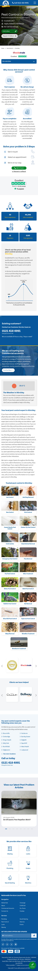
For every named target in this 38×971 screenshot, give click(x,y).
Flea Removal (28, 559)
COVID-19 (22, 905)
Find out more (7, 370)
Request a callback (8, 36)
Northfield (6, 746)
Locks (3, 924)
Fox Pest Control (10, 574)
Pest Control (10, 48)
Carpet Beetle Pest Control (10, 528)
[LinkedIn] (15, 944)
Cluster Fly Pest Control (28, 527)
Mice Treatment (28, 574)
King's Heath (7, 740)
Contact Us (4, 911)
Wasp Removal (9, 633)
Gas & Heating (24, 919)
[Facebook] (2, 944)
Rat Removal (28, 604)
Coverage (22, 903)
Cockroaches (10, 544)
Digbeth (23, 740)
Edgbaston (6, 750)
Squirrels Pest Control (28, 618)
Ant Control (9, 497)
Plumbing (4, 919)
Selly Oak (6, 743)
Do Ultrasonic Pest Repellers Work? (17, 820)
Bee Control (10, 512)
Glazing (3, 927)
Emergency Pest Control (9, 559)
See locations (9, 754)
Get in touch (20, 168)
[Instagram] (7, 944)
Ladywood (24, 750)
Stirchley (17, 48)
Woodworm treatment (19, 648)
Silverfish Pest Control (10, 618)
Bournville (6, 733)
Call (21, 3)
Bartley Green (25, 736)
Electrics (22, 922)
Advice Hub (4, 903)
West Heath (25, 746)
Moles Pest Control (10, 589)
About (3, 905)
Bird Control (28, 512)
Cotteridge (6, 736)
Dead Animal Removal (28, 544)
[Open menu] (35, 3)
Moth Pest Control (28, 589)
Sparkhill (24, 743)
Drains (22, 924)
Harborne (24, 733)
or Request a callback (19, 171)
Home (2, 48)
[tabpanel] (19, 808)
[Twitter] (11, 944)
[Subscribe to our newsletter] (34, 935)
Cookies (22, 911)
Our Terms (23, 908)
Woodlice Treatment (28, 633)
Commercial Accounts (7, 908)
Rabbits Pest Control (10, 604)
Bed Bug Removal (28, 497)
